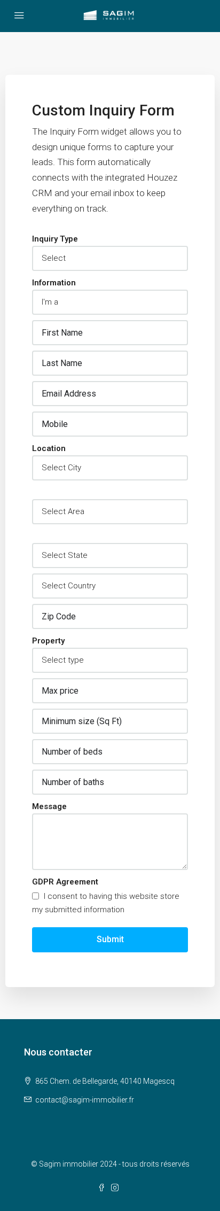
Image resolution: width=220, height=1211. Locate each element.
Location (49, 448)
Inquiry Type (55, 239)
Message (49, 806)
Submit (110, 939)
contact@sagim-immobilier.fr (84, 1100)
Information (54, 283)
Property (48, 641)
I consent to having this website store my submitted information (105, 902)
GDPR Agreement (65, 882)
